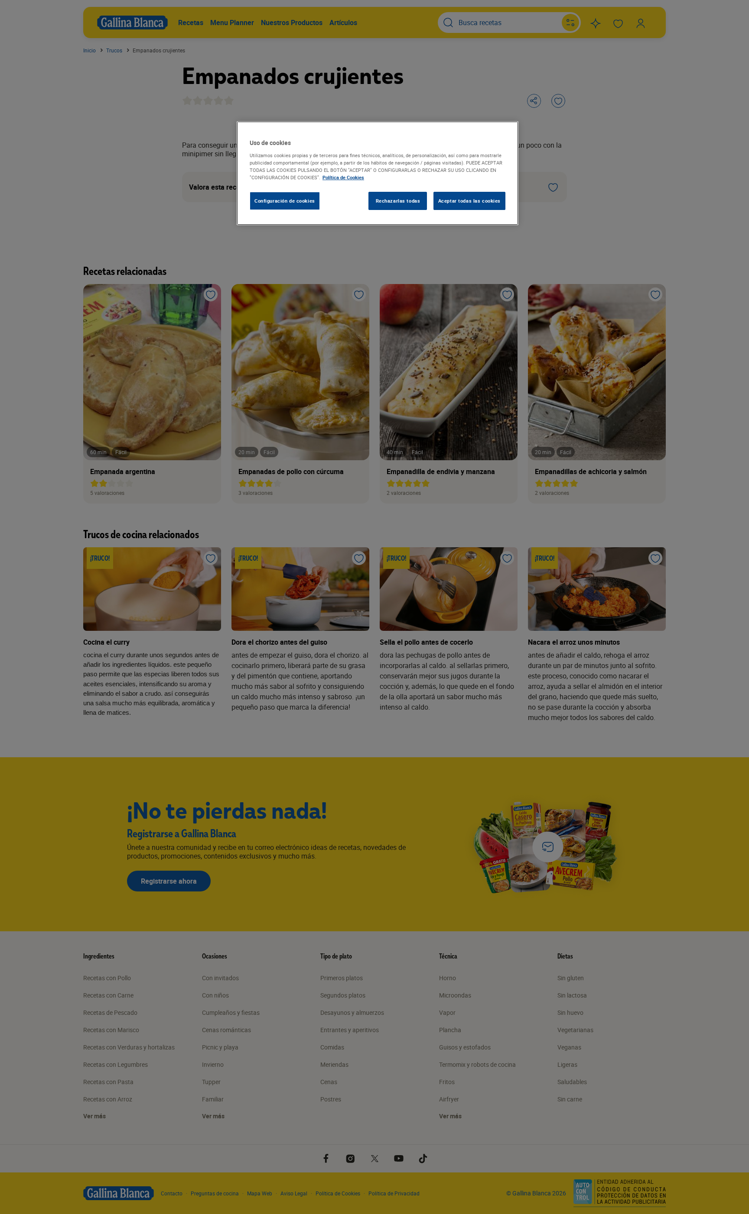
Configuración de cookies (284, 200)
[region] (377, 173)
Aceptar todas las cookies (469, 200)
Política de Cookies (343, 177)
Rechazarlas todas (398, 200)
